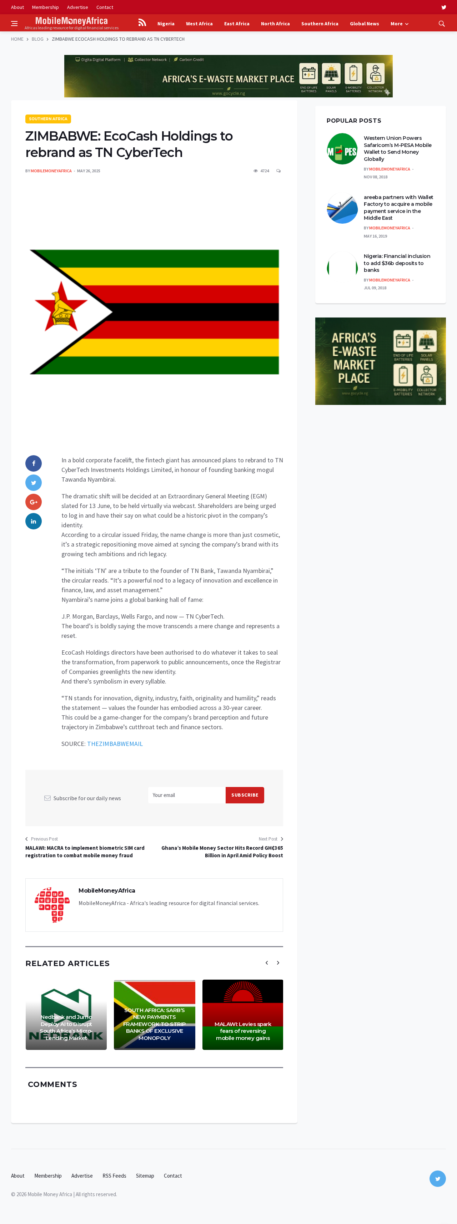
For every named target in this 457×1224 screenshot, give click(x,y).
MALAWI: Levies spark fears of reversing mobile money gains (243, 1031)
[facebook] (33, 463)
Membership (45, 7)
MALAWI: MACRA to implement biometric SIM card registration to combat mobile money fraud (85, 851)
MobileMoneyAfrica (51, 170)
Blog (38, 39)
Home (17, 39)
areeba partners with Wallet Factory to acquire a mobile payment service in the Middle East (398, 208)
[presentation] (267, 963)
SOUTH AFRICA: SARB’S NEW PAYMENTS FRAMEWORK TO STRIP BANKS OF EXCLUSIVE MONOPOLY (154, 1024)
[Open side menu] (14, 23)
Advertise (77, 7)
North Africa (275, 23)
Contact (104, 7)
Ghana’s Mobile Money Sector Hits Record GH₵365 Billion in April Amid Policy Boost (222, 851)
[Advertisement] (228, 49)
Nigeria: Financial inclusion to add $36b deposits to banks (397, 263)
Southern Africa (319, 23)
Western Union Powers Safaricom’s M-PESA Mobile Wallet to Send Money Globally (398, 148)
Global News (364, 23)
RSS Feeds (114, 1175)
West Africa (199, 23)
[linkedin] (33, 521)
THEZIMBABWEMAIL (115, 744)
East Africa (237, 23)
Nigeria (166, 23)
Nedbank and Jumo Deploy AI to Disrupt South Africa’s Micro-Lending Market (66, 1027)
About (17, 7)
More (397, 23)
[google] (33, 502)
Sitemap (145, 1175)
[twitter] (443, 7)
